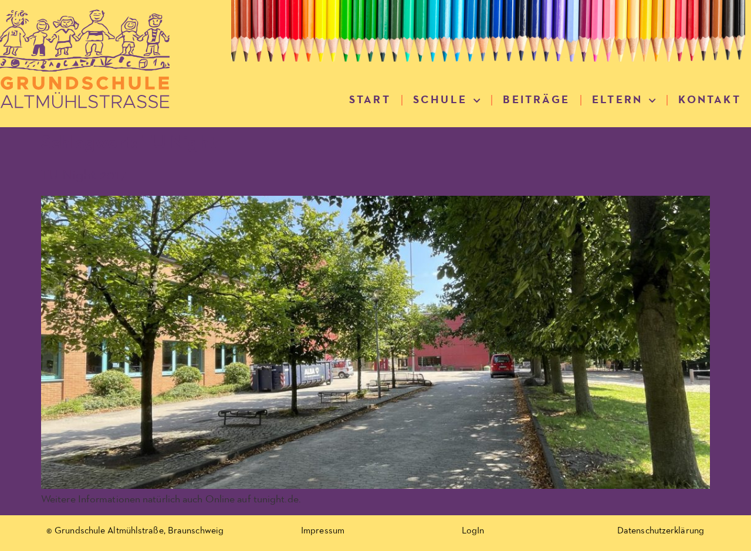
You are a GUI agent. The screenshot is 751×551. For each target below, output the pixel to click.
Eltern (617, 100)
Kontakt (709, 100)
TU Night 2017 (83, 175)
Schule (440, 100)
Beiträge (536, 100)
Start (370, 100)
